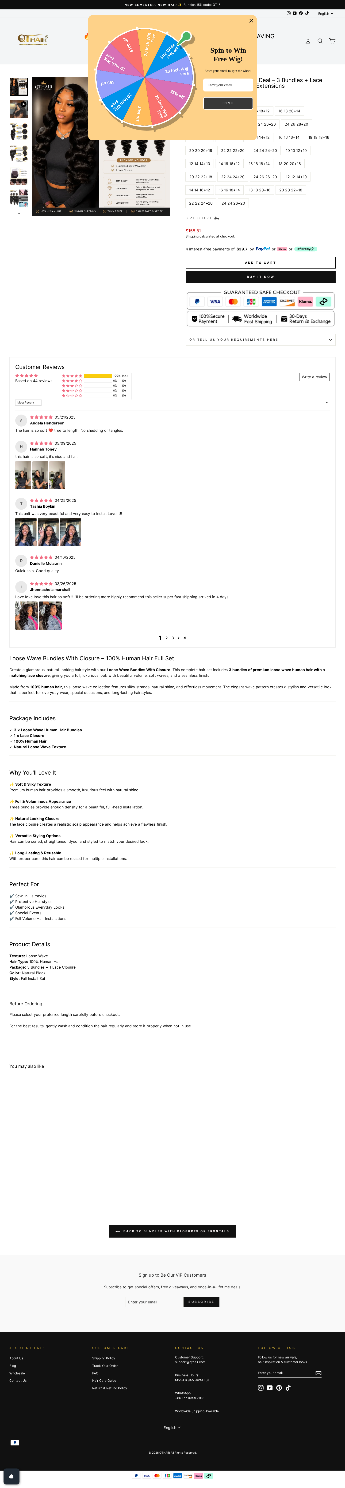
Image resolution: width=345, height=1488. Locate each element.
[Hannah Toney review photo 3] (57, 475)
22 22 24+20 (201, 203)
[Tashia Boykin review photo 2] (48, 532)
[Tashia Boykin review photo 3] (70, 532)
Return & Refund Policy (109, 1388)
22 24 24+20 (233, 176)
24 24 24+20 (265, 150)
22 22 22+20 (233, 150)
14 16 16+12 (229, 163)
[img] (42, 417)
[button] (72, 376)
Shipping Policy (103, 1358)
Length (194, 102)
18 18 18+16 (318, 137)
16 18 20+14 (289, 111)
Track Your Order (105, 1366)
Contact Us (18, 1380)
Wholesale (17, 1373)
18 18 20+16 (259, 190)
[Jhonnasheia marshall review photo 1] (26, 616)
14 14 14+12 (259, 137)
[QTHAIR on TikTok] (288, 1388)
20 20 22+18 (290, 190)
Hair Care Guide (104, 1380)
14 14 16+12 (199, 190)
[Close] (251, 20)
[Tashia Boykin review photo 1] (26, 532)
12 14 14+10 (199, 163)
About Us (16, 1358)
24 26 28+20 (296, 124)
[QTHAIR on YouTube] (270, 1388)
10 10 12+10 (296, 150)
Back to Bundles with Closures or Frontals (176, 1231)
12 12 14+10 (296, 176)
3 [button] (173, 638)
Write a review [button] (314, 377)
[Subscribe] (318, 1373)
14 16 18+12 (259, 111)
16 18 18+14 (259, 163)
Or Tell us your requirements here (234, 339)
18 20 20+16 (290, 163)
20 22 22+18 (200, 176)
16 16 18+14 (229, 190)
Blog (12, 1366)
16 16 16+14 (289, 137)
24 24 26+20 (233, 203)
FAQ (95, 1373)
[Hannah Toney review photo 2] (40, 475)
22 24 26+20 (264, 124)
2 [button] (166, 638)
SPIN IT (228, 103)
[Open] (11, 1476)
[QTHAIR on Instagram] (261, 1388)
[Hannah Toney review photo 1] (23, 475)
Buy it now (261, 277)
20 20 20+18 (200, 150)
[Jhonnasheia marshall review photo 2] (50, 616)
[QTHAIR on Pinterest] (279, 1388)
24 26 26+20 (265, 176)
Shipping (192, 236)
